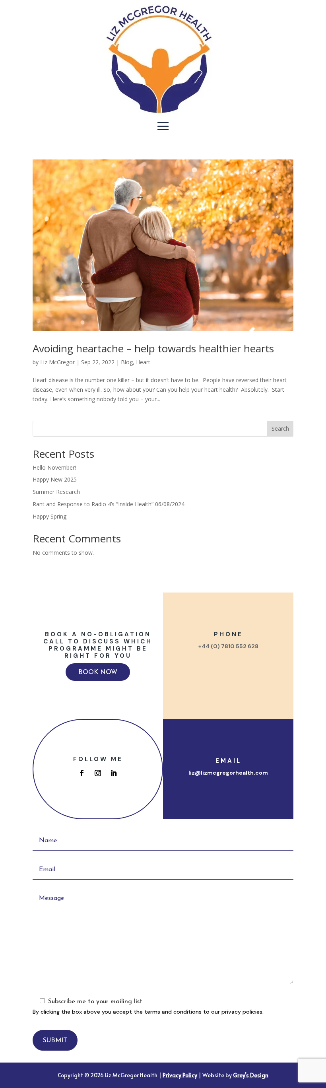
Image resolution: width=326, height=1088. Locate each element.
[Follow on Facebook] (82, 773)
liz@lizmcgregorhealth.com (228, 772)
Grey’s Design (250, 1075)
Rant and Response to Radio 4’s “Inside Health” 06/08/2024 (108, 504)
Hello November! (54, 467)
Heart (143, 362)
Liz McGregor (57, 362)
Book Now (97, 672)
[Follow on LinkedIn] (113, 773)
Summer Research (56, 491)
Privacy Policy (180, 1075)
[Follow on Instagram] (97, 773)
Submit (55, 1040)
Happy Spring (49, 516)
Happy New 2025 (55, 479)
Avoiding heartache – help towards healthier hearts (153, 348)
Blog (127, 362)
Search (280, 428)
